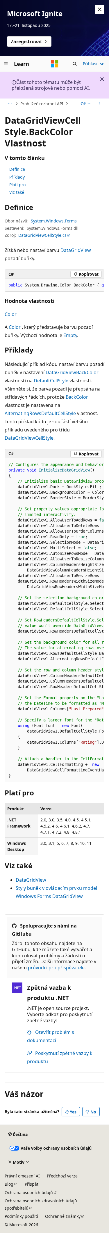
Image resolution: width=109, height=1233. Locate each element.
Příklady (17, 177)
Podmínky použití (21, 1216)
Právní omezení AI (22, 1176)
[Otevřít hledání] (75, 63)
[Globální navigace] (6, 63)
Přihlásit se (93, 63)
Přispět (31, 1184)
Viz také (16, 192)
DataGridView (75, 250)
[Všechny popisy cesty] (10, 103)
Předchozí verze (62, 1176)
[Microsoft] (54, 64)
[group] (54, 285)
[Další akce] (99, 103)
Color (11, 314)
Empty (70, 335)
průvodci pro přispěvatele (56, 967)
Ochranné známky (63, 1216)
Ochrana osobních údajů (29, 1192)
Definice (17, 169)
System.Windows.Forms (54, 221)
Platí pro (17, 184)
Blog (9, 1184)
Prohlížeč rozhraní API (41, 103)
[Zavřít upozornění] (99, 9)
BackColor (87, 372)
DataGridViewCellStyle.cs (42, 235)
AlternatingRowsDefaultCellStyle (40, 413)
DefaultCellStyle (51, 380)
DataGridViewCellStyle (29, 438)
